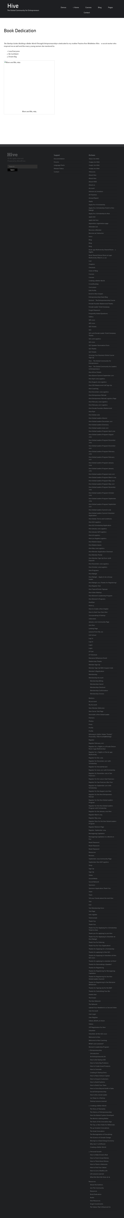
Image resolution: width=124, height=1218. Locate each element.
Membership (93, 674)
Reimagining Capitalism (97, 833)
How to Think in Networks (98, 1164)
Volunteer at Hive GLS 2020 (98, 1034)
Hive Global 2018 (94, 415)
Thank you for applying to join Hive (100, 933)
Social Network (94, 882)
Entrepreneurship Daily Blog (98, 297)
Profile (91, 728)
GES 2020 (92, 320)
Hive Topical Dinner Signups (98, 589)
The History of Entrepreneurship (101, 1112)
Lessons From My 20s (96, 632)
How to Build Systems (97, 1082)
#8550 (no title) (94, 159)
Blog (100, 7)
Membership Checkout (97, 687)
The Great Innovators (97, 1131)
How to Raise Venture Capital (100, 1076)
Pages (110, 7)
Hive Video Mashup (95, 592)
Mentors (91, 698)
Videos (91, 1024)
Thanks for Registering (96, 967)
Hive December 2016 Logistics (99, 392)
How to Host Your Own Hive (98, 612)
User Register (93, 1017)
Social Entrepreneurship (98, 1091)
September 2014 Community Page (100, 859)
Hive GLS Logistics (95, 522)
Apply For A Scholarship (97, 204)
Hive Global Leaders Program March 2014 (102, 477)
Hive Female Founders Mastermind (100, 408)
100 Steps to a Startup (97, 1098)
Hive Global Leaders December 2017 (100, 421)
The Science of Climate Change (100, 1137)
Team (90, 891)
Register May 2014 (95, 818)
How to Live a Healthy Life (98, 1171)
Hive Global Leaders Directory (99, 425)
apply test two (93, 220)
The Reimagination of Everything (101, 1134)
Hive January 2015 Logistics (98, 528)
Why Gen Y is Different (97, 1144)
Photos (91, 721)
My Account (93, 705)
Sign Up (91, 868)
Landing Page (93, 628)
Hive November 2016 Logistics (99, 564)
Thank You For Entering (96, 942)
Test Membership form (96, 908)
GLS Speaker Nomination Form (99, 345)
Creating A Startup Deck (98, 1072)
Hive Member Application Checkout (101, 551)
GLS (90, 330)
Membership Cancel (96, 684)
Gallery (91, 317)
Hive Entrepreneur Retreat (97, 395)
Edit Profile (92, 290)
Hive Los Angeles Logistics (97, 538)
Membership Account (96, 678)
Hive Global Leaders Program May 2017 (102, 484)
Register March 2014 (95, 815)
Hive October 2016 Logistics (98, 567)
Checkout (92, 267)
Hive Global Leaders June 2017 (98, 428)
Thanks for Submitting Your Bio (99, 991)
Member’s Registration (96, 671)
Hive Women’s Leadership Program (100, 596)
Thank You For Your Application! (100, 945)
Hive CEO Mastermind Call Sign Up (100, 385)
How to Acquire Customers (99, 1079)
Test (90, 901)
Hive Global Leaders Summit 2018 (100, 510)
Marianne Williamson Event (98, 658)
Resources (92, 852)
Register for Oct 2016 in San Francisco (101, 779)
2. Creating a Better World (97, 1106)
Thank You (92, 921)
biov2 (90, 236)
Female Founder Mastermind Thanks (101, 303)
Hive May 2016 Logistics (96, 548)
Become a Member (95, 230)
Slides (91, 875)
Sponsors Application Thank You (100, 888)
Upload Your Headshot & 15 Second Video (103, 1007)
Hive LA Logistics (94, 535)
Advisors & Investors (96, 191)
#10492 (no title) (94, 165)
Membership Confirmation (99, 690)
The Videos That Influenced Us (100, 1207)
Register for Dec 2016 (96, 758)
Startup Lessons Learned (98, 1101)
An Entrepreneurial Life (98, 1056)
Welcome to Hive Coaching (98, 1040)
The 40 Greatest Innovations (99, 1128)
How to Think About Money (99, 1161)
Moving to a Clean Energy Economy (102, 1141)
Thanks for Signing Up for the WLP (100, 988)
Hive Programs (94, 570)
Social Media (93, 878)
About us (92, 185)
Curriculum (92, 287)
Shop (90, 865)
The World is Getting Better (99, 1118)
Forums (56, 162)
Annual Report (94, 198)
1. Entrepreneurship (95, 1050)
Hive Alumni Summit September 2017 (101, 375)
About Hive (92, 175)
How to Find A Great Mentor (99, 1158)
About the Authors (96, 1185)
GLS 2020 (92, 342)
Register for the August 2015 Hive (100, 791)
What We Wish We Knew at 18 (100, 1177)
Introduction (94, 1053)
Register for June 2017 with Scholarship (102, 770)
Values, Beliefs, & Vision (97, 1021)
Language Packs (59, 165)
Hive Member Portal (95, 555)
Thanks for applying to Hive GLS (99, 952)
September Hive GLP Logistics (99, 862)
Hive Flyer (92, 411)
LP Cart (91, 651)
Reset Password (94, 842)
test (90, 905)
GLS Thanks (92, 348)
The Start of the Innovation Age (101, 1121)
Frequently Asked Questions (98, 313)
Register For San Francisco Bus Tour (101, 782)
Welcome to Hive (94, 1037)
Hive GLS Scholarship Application (100, 525)
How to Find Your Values (98, 1167)
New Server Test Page (96, 711)
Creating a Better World (97, 280)
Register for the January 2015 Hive (100, 811)
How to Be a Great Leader (98, 1095)
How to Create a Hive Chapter (98, 609)
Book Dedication (95, 1194)
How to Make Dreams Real (99, 1155)
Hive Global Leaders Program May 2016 (102, 481)
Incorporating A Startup (97, 615)
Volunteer (92, 1030)
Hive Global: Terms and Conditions (100, 519)
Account (92, 188)
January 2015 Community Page (99, 622)
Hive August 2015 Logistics (98, 382)
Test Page (92, 911)
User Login (92, 1014)
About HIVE (93, 181)
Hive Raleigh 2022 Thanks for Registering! (103, 582)
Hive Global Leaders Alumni (98, 418)
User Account (93, 1011)
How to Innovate (96, 1069)
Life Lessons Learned (97, 1174)
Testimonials (93, 918)
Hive (13, 6)
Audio (92, 1197)
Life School (92, 635)
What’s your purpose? (96, 1044)
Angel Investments (96, 1204)
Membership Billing (96, 681)
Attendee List (93, 227)
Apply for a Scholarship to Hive (99, 213)
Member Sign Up (94, 664)
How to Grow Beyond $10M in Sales (102, 1088)
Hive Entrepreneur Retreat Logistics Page (102, 398)
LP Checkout (93, 655)
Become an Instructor (96, 233)
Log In (91, 638)
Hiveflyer (92, 602)
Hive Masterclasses (95, 542)
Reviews (91, 855)
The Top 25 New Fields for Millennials (102, 1125)
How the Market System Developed (102, 1115)
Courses (88, 7)
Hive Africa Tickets (95, 372)
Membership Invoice (97, 694)
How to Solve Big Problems (99, 1063)
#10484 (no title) (94, 162)
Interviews (92, 619)
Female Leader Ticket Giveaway (99, 307)
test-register (93, 914)
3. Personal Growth (95, 1151)
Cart (90, 261)
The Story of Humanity (97, 1109)
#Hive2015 (92, 172)
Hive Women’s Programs (97, 599)
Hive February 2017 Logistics (98, 405)
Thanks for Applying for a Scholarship (101, 949)
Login (90, 645)
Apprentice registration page (98, 223)
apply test (92, 217)
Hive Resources (95, 1201)
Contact (87, 12)
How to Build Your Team (98, 1085)
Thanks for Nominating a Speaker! (100, 964)
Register (91, 740)
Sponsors (92, 885)
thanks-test (92, 994)
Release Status (59, 168)
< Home (76, 7)
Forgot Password (94, 310)
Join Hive (92, 625)
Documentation (59, 159)
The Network (93, 1004)
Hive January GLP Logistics (97, 532)
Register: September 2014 (97, 830)
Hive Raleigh (93, 574)
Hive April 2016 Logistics (97, 379)
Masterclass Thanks (95, 661)
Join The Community (97, 1188)
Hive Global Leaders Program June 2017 (102, 474)
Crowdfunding (93, 284)
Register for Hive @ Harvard (98, 767)
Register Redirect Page (96, 827)
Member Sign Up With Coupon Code (101, 668)
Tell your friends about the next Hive (101, 898)
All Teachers (93, 195)
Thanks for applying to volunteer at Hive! (102, 961)
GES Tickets (92, 326)
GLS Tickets (92, 352)
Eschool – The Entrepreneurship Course (102, 300)
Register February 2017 (96, 743)
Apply (91, 201)
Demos (63, 7)
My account (93, 701)
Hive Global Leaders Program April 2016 (102, 431)
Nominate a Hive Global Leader (99, 714)
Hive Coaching (93, 388)
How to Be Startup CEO (98, 1060)
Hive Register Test (95, 586)
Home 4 (91, 605)
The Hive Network (95, 1001)
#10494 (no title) (94, 168)
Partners (91, 718)
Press (90, 724)
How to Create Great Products (100, 1066)
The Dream (92, 998)
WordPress (21, 161)
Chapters (92, 264)
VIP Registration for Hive (97, 1027)
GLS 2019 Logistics (95, 339)
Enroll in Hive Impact (96, 294)
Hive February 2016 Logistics (98, 402)
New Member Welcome (96, 708)
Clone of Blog (93, 271)
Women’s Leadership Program (99, 1047)
